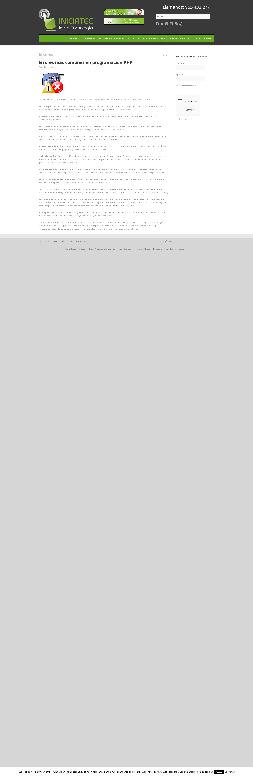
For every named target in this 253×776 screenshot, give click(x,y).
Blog (91, 249)
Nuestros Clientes (103, 249)
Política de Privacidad (163, 249)
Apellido (180, 74)
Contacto (128, 249)
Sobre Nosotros (72, 249)
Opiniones (117, 249)
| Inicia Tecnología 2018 (76, 241)
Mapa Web (179, 249)
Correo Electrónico (186, 85)
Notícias (84, 249)
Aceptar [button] (219, 772)
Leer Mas (230, 771)
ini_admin (52, 67)
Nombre (180, 63)
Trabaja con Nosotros (143, 249)
